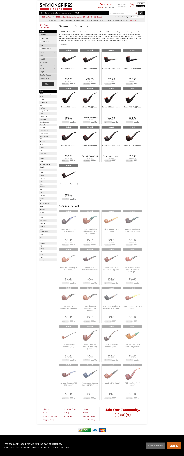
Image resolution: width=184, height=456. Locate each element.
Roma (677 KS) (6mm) (132, 145)
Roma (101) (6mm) (68, 68)
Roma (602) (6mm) (89, 107)
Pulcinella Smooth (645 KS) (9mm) (69, 269)
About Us (46, 409)
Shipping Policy (48, 420)
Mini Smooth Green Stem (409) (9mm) (132, 346)
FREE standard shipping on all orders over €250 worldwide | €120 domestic (79, 17)
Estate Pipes (55, 13)
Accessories (67, 13)
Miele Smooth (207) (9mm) (111, 230)
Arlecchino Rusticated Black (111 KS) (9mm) (111, 307)
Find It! (47, 84)
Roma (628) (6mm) (68, 145)
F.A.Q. (45, 413)
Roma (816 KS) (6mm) (69, 184)
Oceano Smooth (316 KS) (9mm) (68, 384)
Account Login (122, 4)
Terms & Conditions (50, 416)
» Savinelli (45, 27)
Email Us (100, 7)
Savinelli (68, 50)
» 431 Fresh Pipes (45, 17)
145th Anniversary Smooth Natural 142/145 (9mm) (132, 270)
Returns (85, 413)
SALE (78, 13)
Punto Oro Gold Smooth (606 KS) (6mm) (90, 347)
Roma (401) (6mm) (68, 107)
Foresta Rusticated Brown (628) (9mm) (132, 230)
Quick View (65, 83)
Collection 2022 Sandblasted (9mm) (90, 269)
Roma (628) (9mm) (89, 145)
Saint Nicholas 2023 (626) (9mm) (68, 230)
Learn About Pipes (69, 409)
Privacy (85, 409)
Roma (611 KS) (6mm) (111, 107)
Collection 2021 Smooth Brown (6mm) (68, 307)
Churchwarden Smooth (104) (69, 346)
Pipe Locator (67, 416)
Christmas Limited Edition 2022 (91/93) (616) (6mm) (90, 231)
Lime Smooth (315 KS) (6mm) (132, 307)
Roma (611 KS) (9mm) (132, 107)
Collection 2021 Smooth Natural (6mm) (90, 308)
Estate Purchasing (89, 416)
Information (132, 20)
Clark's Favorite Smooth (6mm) (111, 346)
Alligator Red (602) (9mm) (132, 384)
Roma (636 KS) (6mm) (111, 145)
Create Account (122, 6)
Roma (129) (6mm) (89, 68)
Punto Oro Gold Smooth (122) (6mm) (111, 269)
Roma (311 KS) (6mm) (132, 68)
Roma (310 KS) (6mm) (111, 68)
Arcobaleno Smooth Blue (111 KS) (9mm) (90, 384)
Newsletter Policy (89, 420)
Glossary (66, 413)
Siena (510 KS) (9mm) (111, 383)
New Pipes (45, 13)
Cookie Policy (22, 447)
